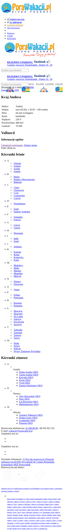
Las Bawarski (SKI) (28, 401)
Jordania (18, 246)
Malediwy (18, 265)
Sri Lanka (18, 316)
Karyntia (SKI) (26, 377)
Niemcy (17, 281)
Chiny (16, 187)
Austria (17, 171)
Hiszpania (18, 233)
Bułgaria (18, 182)
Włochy (17, 348)
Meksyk (17, 276)
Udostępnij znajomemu (12, 145)
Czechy (17, 198)
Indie (16, 238)
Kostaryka (18, 257)
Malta (16, 268)
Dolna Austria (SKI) (28, 372)
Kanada (17, 252)
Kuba (16, 260)
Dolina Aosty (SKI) (28, 417)
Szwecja (18, 324)
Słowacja (18, 311)
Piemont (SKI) (26, 423)
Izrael (16, 241)
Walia (16, 343)
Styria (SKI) (25, 380)
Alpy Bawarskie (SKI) (29, 396)
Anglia (17, 168)
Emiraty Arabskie (22, 211)
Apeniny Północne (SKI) (31, 415)
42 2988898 (28, 87)
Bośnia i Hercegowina (24, 179)
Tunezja (17, 335)
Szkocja (17, 319)
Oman (16, 289)
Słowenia (18, 313)
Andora (17, 166)
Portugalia (18, 297)
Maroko (17, 271)
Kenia (16, 254)
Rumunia (18, 305)
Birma (16, 176)
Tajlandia (18, 330)
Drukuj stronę (30, 145)
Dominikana (19, 203)
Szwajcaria (19, 322)
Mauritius (18, 273)
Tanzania (18, 332)
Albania (17, 163)
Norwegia (18, 284)
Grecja (17, 225)
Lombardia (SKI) (27, 420)
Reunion (18, 303)
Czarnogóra (19, 195)
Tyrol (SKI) (24, 383)
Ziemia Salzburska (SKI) (30, 385)
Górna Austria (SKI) (28, 375)
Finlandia (18, 217)
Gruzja (17, 228)
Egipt (16, 209)
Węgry (17, 346)
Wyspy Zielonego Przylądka (27, 351)
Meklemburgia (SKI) (29, 404)
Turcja (17, 338)
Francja (17, 219)
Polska (17, 295)
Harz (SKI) (24, 399)
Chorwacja (19, 190)
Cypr (16, 193)
